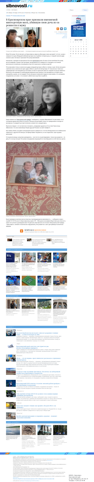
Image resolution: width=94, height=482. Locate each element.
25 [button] (73, 53)
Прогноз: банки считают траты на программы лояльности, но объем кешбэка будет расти (11, 265)
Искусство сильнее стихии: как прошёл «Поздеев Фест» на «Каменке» (36, 406)
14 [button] (81, 49)
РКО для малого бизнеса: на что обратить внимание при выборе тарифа (28, 264)
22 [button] (83, 51)
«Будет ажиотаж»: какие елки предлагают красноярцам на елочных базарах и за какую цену (44, 311)
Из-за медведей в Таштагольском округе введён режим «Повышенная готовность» (28, 437)
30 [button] (86, 53)
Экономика (42, 12)
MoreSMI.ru (36, 480)
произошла (35, 60)
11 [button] (73, 49)
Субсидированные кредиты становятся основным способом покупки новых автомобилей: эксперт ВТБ (43, 288)
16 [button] (86, 49)
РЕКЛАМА (84, 453)
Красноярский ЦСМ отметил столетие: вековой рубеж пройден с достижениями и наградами (38, 384)
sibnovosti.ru (50, 460)
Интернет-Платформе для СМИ (27, 480)
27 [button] (78, 53)
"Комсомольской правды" (23, 119)
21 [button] (81, 51)
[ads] (78, 26)
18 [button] (73, 51)
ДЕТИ (65, 35)
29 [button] (83, 53)
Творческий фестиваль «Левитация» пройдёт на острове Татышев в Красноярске (59, 437)
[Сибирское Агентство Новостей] (19, 5)
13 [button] (78, 49)
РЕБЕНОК (65, 36)
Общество (34, 12)
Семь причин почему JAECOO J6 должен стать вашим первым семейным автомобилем (37, 394)
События (19, 403)
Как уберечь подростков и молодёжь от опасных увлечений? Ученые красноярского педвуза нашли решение (28, 289)
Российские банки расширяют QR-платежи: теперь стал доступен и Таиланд (58, 265)
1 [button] (83, 44)
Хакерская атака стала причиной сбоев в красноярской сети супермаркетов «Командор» (44, 437)
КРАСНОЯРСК (15, 1)
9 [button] (86, 46)
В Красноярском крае (19, 15)
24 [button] (70, 53)
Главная (8, 15)
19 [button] (75, 51)
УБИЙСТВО (64, 37)
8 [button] (83, 46)
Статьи (8, 10)
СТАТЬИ (10, 327)
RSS (7, 453)
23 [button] (86, 51)
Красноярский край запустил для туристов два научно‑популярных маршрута (32, 347)
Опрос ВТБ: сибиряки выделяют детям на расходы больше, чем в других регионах (44, 265)
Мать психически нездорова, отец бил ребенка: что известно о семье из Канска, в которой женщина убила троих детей (39, 242)
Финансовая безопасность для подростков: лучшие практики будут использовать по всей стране (60, 288)
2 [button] (86, 44)
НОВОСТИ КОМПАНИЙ (15, 249)
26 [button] (75, 53)
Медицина (19, 330)
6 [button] (78, 46)
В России (21, 12)
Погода (22, 1)
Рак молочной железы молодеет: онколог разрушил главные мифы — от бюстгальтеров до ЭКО (37, 333)
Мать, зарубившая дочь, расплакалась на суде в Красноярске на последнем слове (58, 241)
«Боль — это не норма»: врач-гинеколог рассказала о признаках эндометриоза (38, 359)
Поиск (85, 10)
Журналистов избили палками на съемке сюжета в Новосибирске (13, 311)
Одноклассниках (40, 230)
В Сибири (9, 12)
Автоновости (20, 391)
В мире (15, 12)
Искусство (19, 369)
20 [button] (78, 51)
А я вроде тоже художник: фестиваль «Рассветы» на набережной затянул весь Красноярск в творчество (38, 372)
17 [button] (70, 51)
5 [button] (75, 46)
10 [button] (70, 49)
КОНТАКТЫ (72, 453)
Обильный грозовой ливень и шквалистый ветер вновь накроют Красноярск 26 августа (13, 437)
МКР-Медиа (14, 10)
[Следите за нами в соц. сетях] (61, 1)
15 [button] (83, 49)
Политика (27, 12)
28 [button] (81, 53)
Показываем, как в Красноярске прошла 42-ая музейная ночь (28, 311)
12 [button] (75, 49)
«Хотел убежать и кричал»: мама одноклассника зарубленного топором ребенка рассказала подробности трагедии (18, 242)
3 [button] (70, 46)
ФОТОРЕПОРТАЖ (13, 296)
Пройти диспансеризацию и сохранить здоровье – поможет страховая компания (36, 417)
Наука (18, 343)
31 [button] (70, 56)
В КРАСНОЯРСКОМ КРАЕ (61, 33)
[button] (71, 40)
